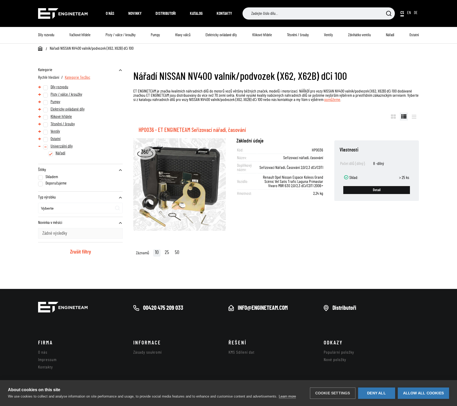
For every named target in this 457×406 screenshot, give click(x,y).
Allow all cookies (423, 393)
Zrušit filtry (80, 252)
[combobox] (80, 208)
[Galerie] (393, 117)
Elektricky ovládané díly (221, 35)
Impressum (47, 360)
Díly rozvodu (46, 35)
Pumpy (155, 35)
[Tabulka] (404, 117)
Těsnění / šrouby (298, 35)
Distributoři (166, 13)
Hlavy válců (182, 35)
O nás (110, 13)
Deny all (376, 393)
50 (177, 252)
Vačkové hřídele (79, 35)
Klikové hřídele (262, 35)
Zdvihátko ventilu (359, 35)
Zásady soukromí (147, 352)
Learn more (287, 396)
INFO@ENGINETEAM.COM (263, 308)
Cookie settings (332, 393)
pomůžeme (332, 100)
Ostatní (414, 35)
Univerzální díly (62, 146)
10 (157, 252)
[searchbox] (65, 208)
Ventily (328, 35)
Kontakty (224, 13)
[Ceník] (414, 117)
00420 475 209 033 (163, 308)
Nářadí (390, 35)
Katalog (196, 13)
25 (167, 252)
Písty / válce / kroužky (121, 35)
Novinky (134, 13)
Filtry (378, 116)
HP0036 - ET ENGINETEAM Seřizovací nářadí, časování (192, 130)
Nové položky (335, 360)
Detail (377, 190)
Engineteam (66, 13)
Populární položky (339, 352)
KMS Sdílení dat (241, 352)
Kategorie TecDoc (77, 77)
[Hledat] (389, 14)
